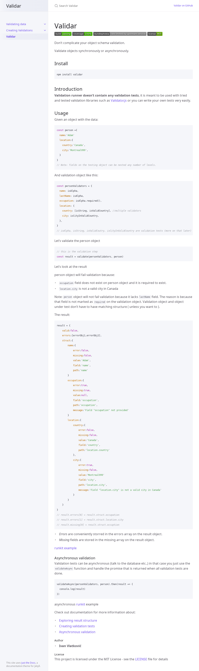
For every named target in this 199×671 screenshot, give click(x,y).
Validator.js (119, 100)
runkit (80, 604)
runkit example (65, 548)
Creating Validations (19, 30)
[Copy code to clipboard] (188, 73)
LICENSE (141, 659)
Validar (13, 6)
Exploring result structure (78, 620)
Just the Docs (28, 662)
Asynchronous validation (77, 632)
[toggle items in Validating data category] (45, 24)
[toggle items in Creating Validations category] (45, 30)
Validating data (16, 24)
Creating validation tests (77, 626)
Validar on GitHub (183, 5)
